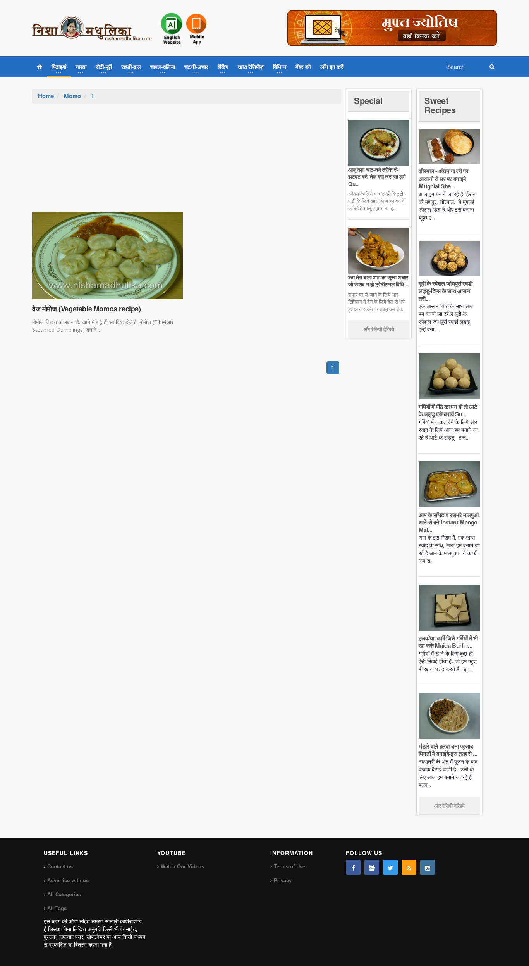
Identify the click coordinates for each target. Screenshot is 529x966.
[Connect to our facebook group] (371, 867)
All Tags (57, 908)
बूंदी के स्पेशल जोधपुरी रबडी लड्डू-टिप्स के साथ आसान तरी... (445, 291)
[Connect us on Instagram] (427, 867)
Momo (72, 95)
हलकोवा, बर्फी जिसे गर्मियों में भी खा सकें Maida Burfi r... (448, 642)
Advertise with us (68, 880)
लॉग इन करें (332, 66)
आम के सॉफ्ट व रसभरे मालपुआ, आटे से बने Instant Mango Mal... (449, 522)
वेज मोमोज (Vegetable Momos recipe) (86, 309)
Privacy (283, 880)
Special (368, 100)
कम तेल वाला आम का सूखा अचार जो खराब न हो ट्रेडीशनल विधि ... (378, 280)
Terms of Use (289, 866)
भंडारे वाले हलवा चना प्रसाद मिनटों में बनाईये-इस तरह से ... (448, 750)
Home (46, 95)
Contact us (60, 866)
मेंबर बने (303, 66)
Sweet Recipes (439, 105)
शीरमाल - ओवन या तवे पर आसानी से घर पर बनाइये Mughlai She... (443, 178)
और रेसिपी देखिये (379, 329)
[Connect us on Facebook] (353, 867)
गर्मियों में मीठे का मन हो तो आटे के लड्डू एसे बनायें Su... (448, 410)
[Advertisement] (187, 161)
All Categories (64, 894)
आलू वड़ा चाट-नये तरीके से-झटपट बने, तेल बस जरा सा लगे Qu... (376, 176)
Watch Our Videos (182, 866)
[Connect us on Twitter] (390, 867)
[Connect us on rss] (409, 867)
